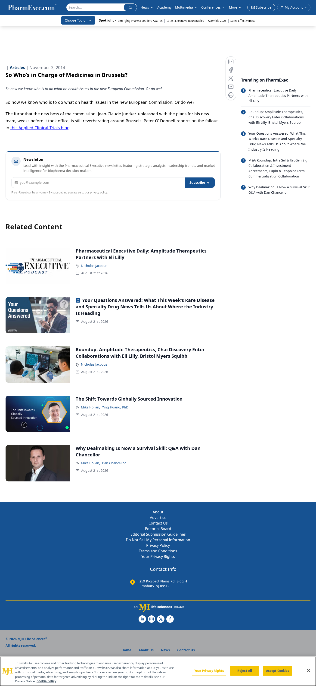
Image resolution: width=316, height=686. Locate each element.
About (158, 512)
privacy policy (98, 192)
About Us (146, 650)
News (144, 7)
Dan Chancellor (114, 463)
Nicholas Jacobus (94, 265)
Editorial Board (158, 528)
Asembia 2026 (217, 21)
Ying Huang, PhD (115, 407)
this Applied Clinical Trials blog (40, 127)
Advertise (158, 517)
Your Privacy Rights (158, 556)
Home (126, 650)
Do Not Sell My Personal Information (158, 539)
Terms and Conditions (158, 550)
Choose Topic (75, 20)
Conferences (211, 7)
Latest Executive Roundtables (185, 21)
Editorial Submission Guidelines (158, 534)
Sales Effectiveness (242, 21)
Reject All (244, 671)
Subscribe (197, 182)
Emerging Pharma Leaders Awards (140, 21)
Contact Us (158, 523)
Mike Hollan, (90, 407)
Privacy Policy (158, 545)
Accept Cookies (277, 671)
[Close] (309, 671)
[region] (158, 671)
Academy (164, 7)
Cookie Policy (46, 681)
